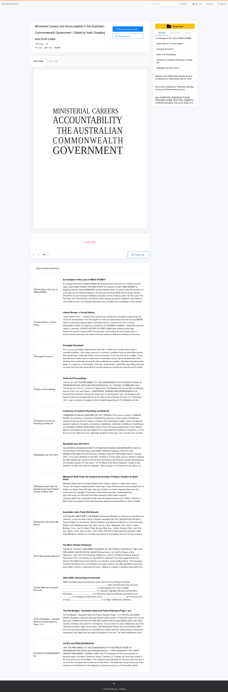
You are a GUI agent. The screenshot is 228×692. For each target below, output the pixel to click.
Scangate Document (73, 345)
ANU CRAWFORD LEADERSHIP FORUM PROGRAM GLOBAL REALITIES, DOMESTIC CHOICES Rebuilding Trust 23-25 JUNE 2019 (174, 100)
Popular (188, 33)
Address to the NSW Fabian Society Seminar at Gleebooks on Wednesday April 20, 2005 (174, 77)
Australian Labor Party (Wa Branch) (80, 512)
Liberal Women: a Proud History (79, 312)
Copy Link (139, 254)
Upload (223, 4)
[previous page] (33, 254)
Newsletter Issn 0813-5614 (76, 443)
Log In (210, 4)
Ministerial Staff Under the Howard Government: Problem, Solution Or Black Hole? (100, 478)
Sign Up (198, 4)
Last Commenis (174, 33)
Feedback (122, 689)
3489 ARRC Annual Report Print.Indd (81, 577)
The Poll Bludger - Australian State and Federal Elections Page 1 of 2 (97, 610)
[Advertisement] (114, 15)
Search (184, 4)
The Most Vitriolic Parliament (77, 545)
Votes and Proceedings (74, 378)
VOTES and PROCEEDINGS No (78, 643)
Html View (38, 61)
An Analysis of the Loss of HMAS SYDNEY (84, 279)
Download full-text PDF (127, 29)
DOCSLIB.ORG (10, 3)
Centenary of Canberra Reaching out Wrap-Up (86, 411)
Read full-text (124, 36)
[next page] (48, 254)
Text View (53, 61)
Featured (161, 33)
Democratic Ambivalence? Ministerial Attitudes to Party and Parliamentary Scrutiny (174, 88)
